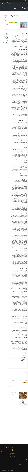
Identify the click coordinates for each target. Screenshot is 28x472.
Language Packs (11, 461)
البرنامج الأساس (5, 16)
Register (4, 0)
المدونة (1, 451)
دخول (1, 0)
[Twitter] (11, 386)
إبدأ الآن (11, 22)
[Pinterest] (9, 386)
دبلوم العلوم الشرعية (4, 17)
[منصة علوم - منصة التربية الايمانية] (12, 3)
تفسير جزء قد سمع (5, 42)
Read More (23, 395)
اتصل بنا (2, 452)
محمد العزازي (13, 394)
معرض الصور (20, 464)
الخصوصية (12, 470)
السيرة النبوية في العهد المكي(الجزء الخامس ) (5, 30)
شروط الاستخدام (8, 470)
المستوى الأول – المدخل (4, 18)
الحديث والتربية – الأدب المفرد (23, 402)
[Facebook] (12, 386)
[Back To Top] (1, 470)
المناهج (19, 461)
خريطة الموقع (4, 470)
